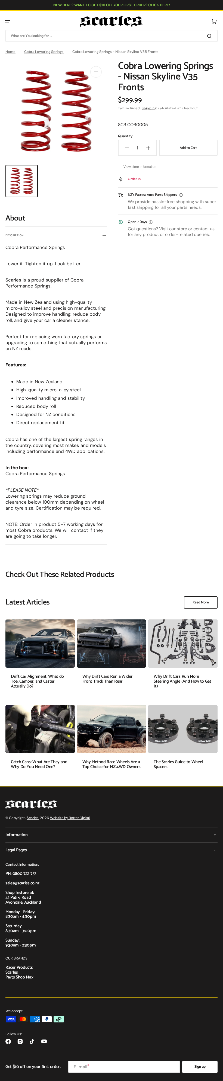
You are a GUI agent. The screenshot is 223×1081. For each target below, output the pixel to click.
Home (10, 52)
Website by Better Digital (70, 817)
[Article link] (40, 657)
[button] (8, 21)
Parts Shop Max (19, 977)
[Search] (210, 36)
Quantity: (125, 136)
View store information (139, 167)
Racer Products (19, 967)
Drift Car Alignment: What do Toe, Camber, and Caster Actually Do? (37, 681)
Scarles (33, 817)
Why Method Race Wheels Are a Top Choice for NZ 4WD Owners (111, 764)
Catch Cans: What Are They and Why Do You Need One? (39, 764)
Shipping (149, 108)
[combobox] (111, 36)
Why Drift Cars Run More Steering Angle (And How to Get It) (182, 681)
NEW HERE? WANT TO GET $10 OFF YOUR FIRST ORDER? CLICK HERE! (111, 5)
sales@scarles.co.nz (22, 883)
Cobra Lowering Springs (44, 52)
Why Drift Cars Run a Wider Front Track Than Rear (107, 679)
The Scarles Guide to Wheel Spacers (178, 764)
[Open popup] (181, 195)
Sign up (200, 1067)
